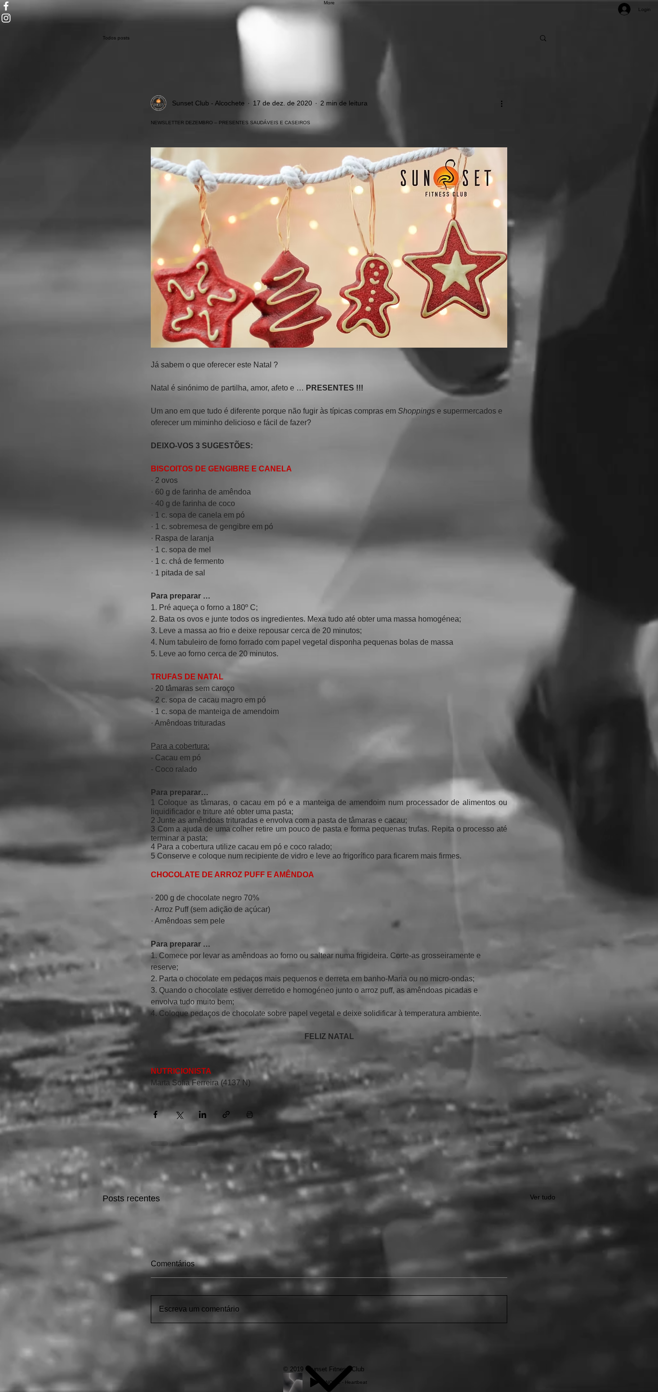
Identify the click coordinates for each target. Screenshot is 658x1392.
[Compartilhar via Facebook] (155, 1114)
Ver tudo (542, 1197)
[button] (543, 37)
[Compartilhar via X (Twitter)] (179, 1114)
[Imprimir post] (249, 1114)
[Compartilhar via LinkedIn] (202, 1114)
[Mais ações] (501, 103)
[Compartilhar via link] (226, 1114)
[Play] (314, 1382)
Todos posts (116, 37)
